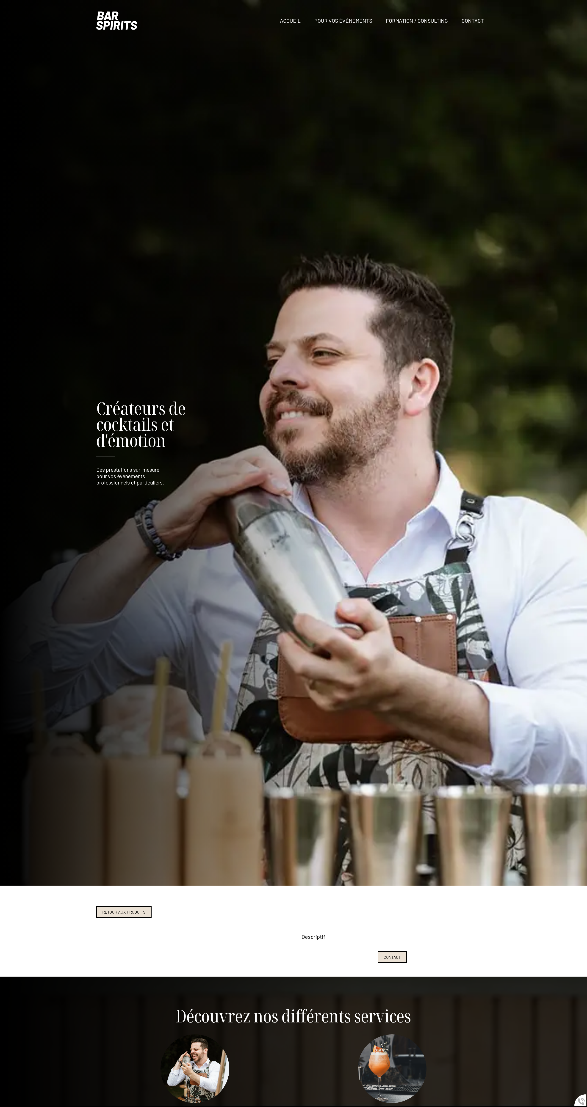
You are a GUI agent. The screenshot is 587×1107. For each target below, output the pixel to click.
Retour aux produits (124, 911)
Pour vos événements (343, 20)
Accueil (290, 20)
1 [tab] (195, 933)
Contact (392, 957)
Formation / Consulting (417, 20)
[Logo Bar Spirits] (116, 20)
